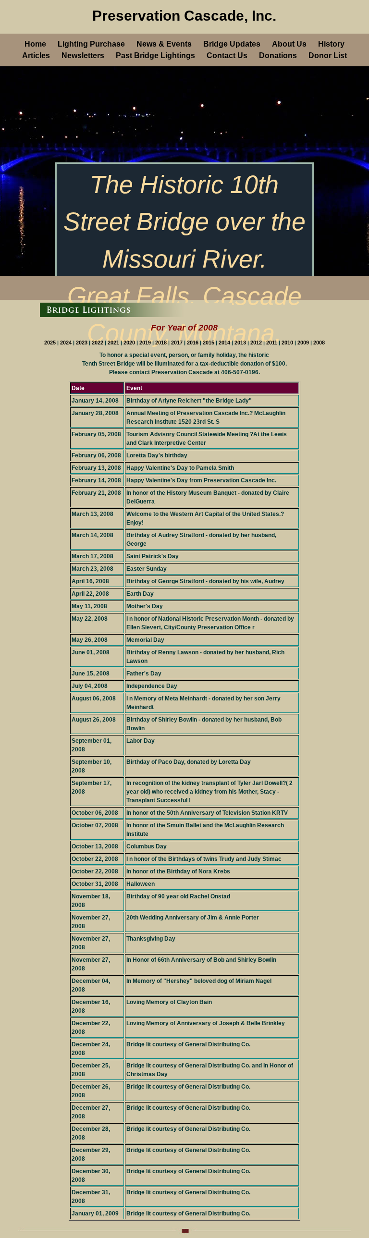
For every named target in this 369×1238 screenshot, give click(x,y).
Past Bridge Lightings (155, 55)
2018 (161, 342)
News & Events (164, 44)
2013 (240, 342)
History (331, 44)
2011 (272, 342)
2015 (209, 342)
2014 (225, 342)
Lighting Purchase (91, 44)
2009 (303, 342)
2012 (256, 342)
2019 (145, 342)
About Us (289, 44)
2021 (114, 342)
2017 (177, 342)
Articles (36, 55)
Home (35, 44)
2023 (82, 342)
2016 (193, 342)
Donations (278, 55)
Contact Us (227, 55)
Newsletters (83, 55)
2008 (319, 342)
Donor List (327, 55)
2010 (288, 342)
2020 (129, 342)
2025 (50, 342)
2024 (66, 342)
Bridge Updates (231, 44)
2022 (98, 342)
